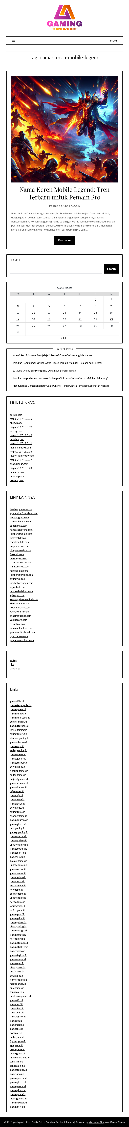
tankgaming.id (18, 1065)
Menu (113, 40)
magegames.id (18, 983)
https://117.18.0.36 (21, 418)
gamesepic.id (17, 963)
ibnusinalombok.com (21, 627)
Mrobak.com (17, 554)
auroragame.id (18, 885)
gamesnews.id (17, 856)
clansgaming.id (18, 926)
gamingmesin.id (18, 1077)
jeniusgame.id (17, 910)
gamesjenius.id (18, 758)
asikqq (13, 660)
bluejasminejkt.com (20, 550)
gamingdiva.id (17, 1094)
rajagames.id (17, 791)
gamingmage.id (18, 930)
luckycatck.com (18, 537)
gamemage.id (17, 1024)
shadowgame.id (18, 815)
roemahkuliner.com (20, 521)
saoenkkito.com (18, 525)
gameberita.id (17, 881)
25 (33, 325)
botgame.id (16, 1032)
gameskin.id (16, 1000)
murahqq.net (17, 439)
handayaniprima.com (21, 529)
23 (111, 319)
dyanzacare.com (19, 636)
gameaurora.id (18, 869)
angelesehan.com (19, 545)
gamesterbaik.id (19, 762)
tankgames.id (17, 991)
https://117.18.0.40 (21, 467)
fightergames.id (18, 979)
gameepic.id (16, 1028)
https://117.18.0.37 (21, 459)
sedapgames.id (18, 774)
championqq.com (19, 463)
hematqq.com (17, 472)
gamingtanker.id (19, 942)
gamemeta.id (17, 1012)
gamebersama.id (19, 783)
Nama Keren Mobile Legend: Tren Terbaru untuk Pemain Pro (64, 193)
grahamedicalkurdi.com (22, 631)
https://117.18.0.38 (21, 451)
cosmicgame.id (18, 893)
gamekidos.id (17, 1073)
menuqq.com (17, 480)
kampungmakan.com (21, 533)
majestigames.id (19, 779)
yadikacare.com (18, 619)
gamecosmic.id (18, 873)
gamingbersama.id (20, 717)
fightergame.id (18, 1041)
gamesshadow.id (19, 742)
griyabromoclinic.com (22, 640)
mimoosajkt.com (19, 570)
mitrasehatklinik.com (21, 591)
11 (33, 312)
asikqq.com (16, 414)
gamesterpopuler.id (20, 705)
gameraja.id (16, 795)
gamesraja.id (17, 746)
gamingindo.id (18, 1090)
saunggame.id (17, 811)
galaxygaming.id (19, 832)
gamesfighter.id (18, 955)
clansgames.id (17, 967)
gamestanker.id (18, 1069)
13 (64, 312)
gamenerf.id (16, 1004)
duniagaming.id (18, 721)
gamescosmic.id (18, 848)
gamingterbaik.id (19, 725)
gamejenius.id (17, 803)
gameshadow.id (18, 787)
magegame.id (17, 1049)
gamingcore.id (18, 1086)
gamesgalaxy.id (18, 840)
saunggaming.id (18, 733)
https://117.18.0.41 (21, 443)
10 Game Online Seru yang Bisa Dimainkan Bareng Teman (44, 370)
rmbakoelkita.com (19, 541)
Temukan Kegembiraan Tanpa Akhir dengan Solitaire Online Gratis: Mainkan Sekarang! (60, 378)
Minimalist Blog (96, 1122)
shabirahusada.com (20, 615)
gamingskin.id (17, 918)
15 (95, 312)
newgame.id (16, 889)
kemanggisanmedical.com (24, 599)
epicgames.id (17, 987)
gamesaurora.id (18, 836)
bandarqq (15, 668)
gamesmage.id (18, 959)
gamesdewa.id (18, 754)
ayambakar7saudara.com (23, 513)
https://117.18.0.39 (21, 426)
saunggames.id (20, 770)
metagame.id (17, 1036)
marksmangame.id (20, 1057)
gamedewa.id (17, 799)
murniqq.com (17, 476)
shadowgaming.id (19, 738)
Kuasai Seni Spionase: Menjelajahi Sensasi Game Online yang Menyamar (52, 355)
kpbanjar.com (17, 595)
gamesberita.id (18, 852)
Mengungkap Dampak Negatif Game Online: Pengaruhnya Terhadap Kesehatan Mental (60, 385)
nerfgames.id (17, 971)
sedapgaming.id (18, 750)
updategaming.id (19, 844)
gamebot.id (16, 1020)
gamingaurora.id (19, 819)
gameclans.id (17, 1008)
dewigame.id (17, 807)
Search (15, 259)
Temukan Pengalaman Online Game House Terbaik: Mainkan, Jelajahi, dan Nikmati (57, 362)
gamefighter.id (18, 1016)
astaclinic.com (18, 623)
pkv (12, 664)
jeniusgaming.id (18, 729)
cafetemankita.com (20, 562)
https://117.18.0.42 (21, 435)
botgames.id (17, 975)
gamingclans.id (18, 922)
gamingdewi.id (18, 709)
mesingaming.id (18, 1098)
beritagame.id (17, 901)
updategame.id (18, 897)
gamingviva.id (17, 1106)
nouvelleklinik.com (20, 607)
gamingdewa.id (18, 713)
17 (17, 319)
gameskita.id (17, 701)
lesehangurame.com (21, 509)
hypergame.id (17, 1053)
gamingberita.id (18, 824)
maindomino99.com (20, 447)
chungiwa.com (18, 578)
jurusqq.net (16, 431)
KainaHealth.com (19, 611)
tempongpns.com (19, 517)
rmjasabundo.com (19, 566)
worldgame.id (17, 905)
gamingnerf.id (17, 914)
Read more (64, 240)
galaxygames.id (18, 860)
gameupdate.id (18, 877)
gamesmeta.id (17, 950)
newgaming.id (17, 828)
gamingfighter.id (19, 946)
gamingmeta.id (18, 934)
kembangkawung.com (21, 574)
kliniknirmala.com (19, 603)
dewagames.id (18, 766)
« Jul (63, 337)
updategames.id (18, 864)
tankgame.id (16, 1061)
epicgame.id (16, 1045)
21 (80, 319)
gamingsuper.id (18, 1102)
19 (48, 319)
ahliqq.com (16, 422)
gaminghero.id (18, 1081)
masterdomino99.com (22, 455)
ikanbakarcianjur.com (21, 582)
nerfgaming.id (17, 938)
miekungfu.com (18, 558)
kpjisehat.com (17, 586)
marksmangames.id (20, 995)
